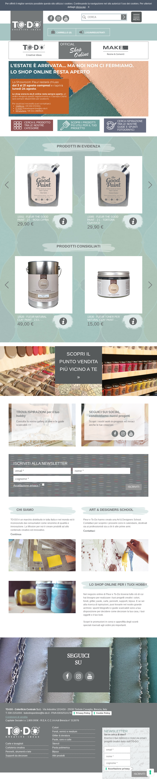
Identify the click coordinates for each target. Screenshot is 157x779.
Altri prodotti (58, 755)
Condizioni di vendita (17, 717)
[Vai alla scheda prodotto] (62, 222)
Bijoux (55, 751)
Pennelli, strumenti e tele (18, 751)
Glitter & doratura (61, 735)
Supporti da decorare (17, 755)
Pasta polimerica (61, 747)
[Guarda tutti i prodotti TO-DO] (34, 50)
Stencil (55, 743)
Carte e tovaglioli (14, 743)
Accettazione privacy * (26, 485)
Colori (55, 727)
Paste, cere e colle (61, 739)
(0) (64, 32)
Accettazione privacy (119, 768)
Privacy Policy (83, 713)
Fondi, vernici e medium (64, 731)
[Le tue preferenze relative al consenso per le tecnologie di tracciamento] (150, 772)
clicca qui (81, 7)
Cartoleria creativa (15, 747)
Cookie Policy (103, 713)
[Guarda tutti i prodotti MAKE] (116, 50)
